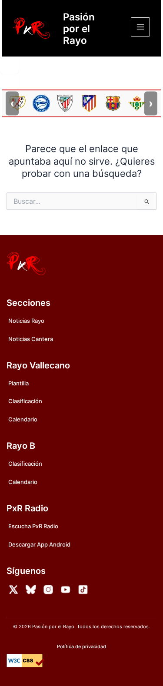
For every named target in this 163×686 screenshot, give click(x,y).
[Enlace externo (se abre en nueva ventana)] (13, 589)
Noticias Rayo (26, 320)
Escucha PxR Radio (33, 526)
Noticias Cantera (30, 338)
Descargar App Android (39, 544)
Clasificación (25, 401)
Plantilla (18, 383)
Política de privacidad (81, 646)
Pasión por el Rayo (79, 28)
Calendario (22, 419)
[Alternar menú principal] (140, 26)
